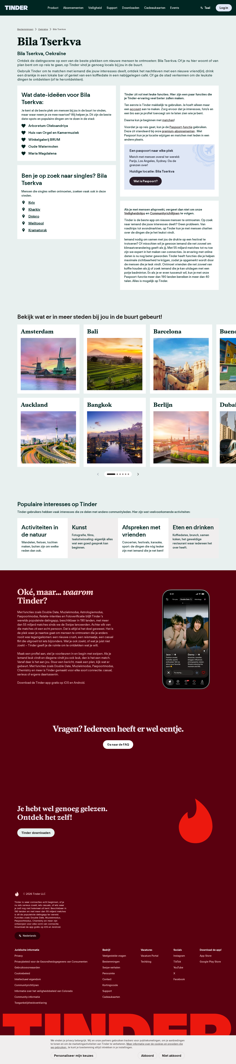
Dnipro (33, 216)
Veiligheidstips (134, 213)
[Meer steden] (138, 474)
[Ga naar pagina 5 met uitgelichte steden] (125, 474)
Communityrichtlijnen (165, 213)
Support (107, 991)
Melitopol (36, 223)
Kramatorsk (37, 230)
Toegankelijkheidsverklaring (31, 1003)
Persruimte (108, 973)
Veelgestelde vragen (114, 956)
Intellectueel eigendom (28, 979)
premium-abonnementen (178, 131)
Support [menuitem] (112, 8)
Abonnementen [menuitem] (73, 8)
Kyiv (31, 202)
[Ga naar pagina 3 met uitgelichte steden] (120, 474)
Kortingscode (110, 985)
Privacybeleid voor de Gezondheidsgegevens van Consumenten (51, 961)
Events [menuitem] (174, 8)
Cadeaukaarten (111, 997)
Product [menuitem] (53, 8)
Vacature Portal (149, 956)
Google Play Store (210, 961)
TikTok (177, 961)
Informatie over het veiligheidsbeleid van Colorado (44, 991)
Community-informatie (27, 997)
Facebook (179, 979)
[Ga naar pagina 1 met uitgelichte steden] (111, 474)
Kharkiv (34, 209)
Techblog (146, 961)
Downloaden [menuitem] (130, 8)
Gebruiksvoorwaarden (27, 967)
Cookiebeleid (22, 973)
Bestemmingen (25, 29)
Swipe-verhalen (111, 967)
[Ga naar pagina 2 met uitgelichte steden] (117, 474)
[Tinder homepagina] (16, 8)
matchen (168, 120)
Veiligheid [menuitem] (95, 8)
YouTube (178, 967)
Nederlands (29, 935)
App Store (205, 956)
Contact (106, 979)
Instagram (179, 956)
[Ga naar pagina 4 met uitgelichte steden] (123, 474)
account (135, 109)
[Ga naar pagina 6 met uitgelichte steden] (128, 474)
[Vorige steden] (98, 474)
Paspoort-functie (180, 127)
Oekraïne (43, 29)
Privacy (19, 956)
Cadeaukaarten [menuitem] (154, 8)
